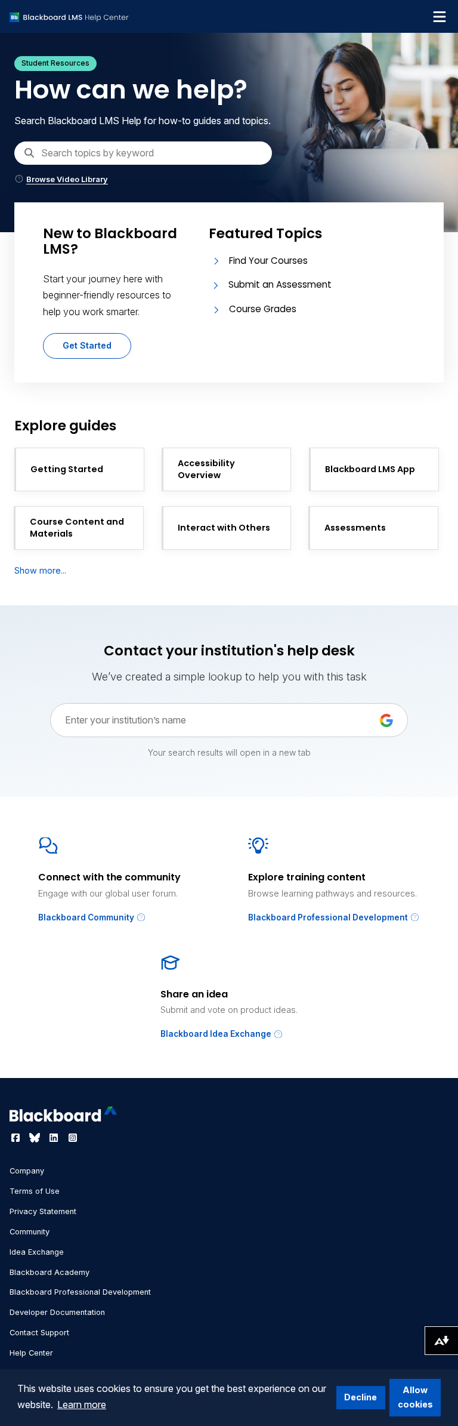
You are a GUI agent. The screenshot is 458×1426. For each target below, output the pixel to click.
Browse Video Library (67, 179)
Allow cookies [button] (415, 1397)
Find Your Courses (268, 260)
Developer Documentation (57, 1312)
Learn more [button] (81, 1404)
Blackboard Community (87, 917)
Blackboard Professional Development (329, 917)
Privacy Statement (43, 1211)
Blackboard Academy (49, 1272)
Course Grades (262, 309)
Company (27, 1170)
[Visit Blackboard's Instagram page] (73, 1138)
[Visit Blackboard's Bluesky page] (36, 1138)
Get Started (87, 345)
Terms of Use (35, 1191)
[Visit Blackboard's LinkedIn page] (55, 1138)
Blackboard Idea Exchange (216, 1034)
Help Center (31, 1352)
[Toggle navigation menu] (439, 17)
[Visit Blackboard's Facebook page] (17, 1138)
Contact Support (39, 1332)
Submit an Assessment (280, 284)
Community (29, 1231)
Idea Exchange (37, 1252)
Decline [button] (360, 1397)
